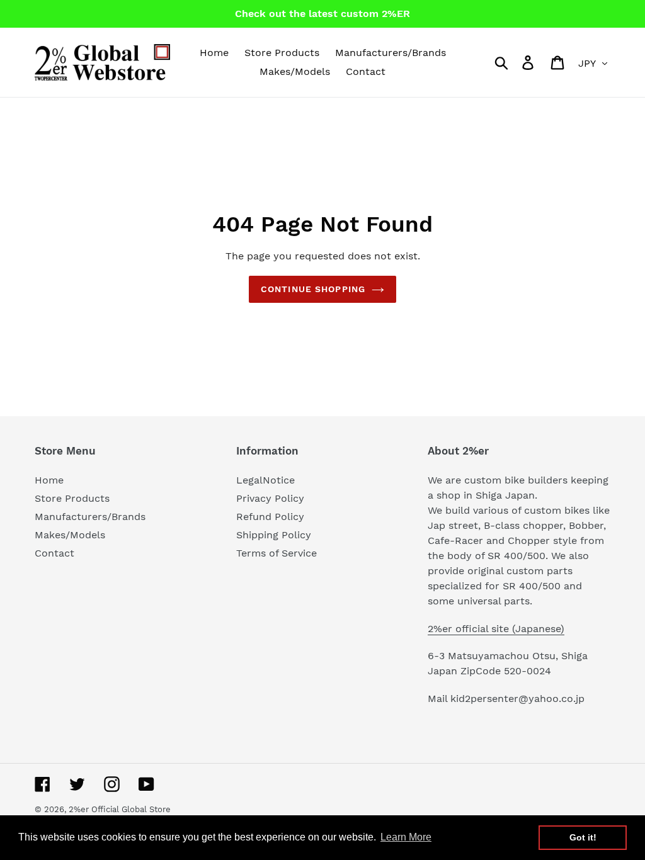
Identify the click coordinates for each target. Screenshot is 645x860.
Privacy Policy (270, 498)
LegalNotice (265, 480)
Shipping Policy (273, 535)
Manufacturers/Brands (90, 517)
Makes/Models (70, 535)
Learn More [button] (405, 837)
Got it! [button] (582, 837)
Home (49, 480)
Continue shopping (313, 289)
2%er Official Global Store (120, 809)
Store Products (72, 498)
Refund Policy (270, 517)
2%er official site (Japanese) (496, 629)
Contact (54, 553)
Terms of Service (276, 553)
